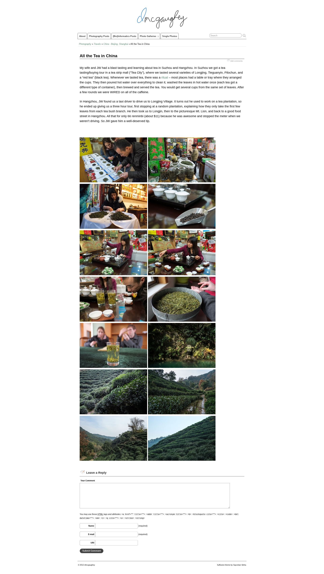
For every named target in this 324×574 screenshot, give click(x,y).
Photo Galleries (148, 36)
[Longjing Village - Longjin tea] (181, 320)
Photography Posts (99, 36)
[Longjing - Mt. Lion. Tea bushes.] (113, 413)
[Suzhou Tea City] (181, 227)
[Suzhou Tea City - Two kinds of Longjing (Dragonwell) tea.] (113, 320)
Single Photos (169, 36)
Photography (85, 44)
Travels (97, 44)
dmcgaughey (89, 565)
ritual (164, 77)
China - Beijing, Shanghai (115, 44)
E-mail (91, 534)
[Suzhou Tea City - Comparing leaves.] (113, 181)
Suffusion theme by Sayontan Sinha (231, 565)
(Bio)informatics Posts (124, 36)
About (82, 36)
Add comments (236, 61)
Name (91, 526)
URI (92, 543)
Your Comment (87, 480)
